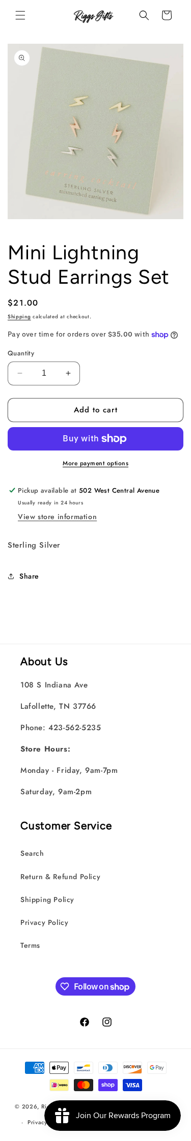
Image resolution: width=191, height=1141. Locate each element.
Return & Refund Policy (60, 877)
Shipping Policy (47, 899)
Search (32, 853)
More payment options (95, 463)
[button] (20, 15)
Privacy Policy (44, 922)
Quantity (21, 353)
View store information (57, 517)
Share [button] (29, 576)
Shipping (19, 316)
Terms (30, 945)
